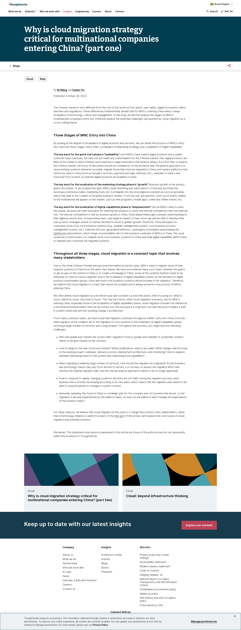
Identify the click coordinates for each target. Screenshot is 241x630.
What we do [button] (14, 11)
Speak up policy (149, 593)
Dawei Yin (78, 90)
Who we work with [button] (50, 11)
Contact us (69, 588)
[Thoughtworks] (17, 3)
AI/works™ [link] (30, 11)
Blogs (104, 563)
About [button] (108, 11)
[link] (199, 525)
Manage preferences (204, 621)
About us (68, 554)
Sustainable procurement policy (158, 589)
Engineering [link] (82, 11)
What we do (69, 559)
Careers (67, 584)
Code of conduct (149, 570)
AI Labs (67, 571)
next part (119, 415)
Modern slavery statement (155, 566)
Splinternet (60, 233)
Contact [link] (119, 11)
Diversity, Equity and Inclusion (80, 580)
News (66, 576)
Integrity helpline (149, 574)
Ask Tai (229, 11)
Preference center (111, 554)
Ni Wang (62, 90)
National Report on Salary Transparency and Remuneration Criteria (158, 582)
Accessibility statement (153, 562)
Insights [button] (67, 11)
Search (214, 11)
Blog (42, 79)
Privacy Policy (100, 624)
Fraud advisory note (151, 605)
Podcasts (106, 571)
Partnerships (70, 563)
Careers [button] (96, 11)
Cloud (29, 79)
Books (105, 567)
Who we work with (73, 567)
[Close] (235, 616)
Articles (105, 559)
